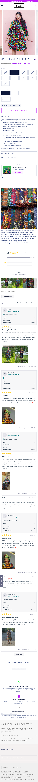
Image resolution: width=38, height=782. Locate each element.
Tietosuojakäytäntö (8, 774)
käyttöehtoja (17, 740)
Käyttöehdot (26, 776)
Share (6, 178)
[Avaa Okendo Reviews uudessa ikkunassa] (8, 291)
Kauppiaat (30, 774)
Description (5, 116)
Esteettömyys (16, 777)
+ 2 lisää (24, 361)
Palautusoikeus (6, 777)
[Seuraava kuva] (35, 283)
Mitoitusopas (5, 773)
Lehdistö (4, 776)
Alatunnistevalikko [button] (7, 749)
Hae (16, 771)
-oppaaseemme (25, 148)
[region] (19, 283)
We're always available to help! (9, 714)
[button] (19, 257)
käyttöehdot (25, 773)
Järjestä (18, 303)
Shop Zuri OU (7, 771)
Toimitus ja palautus (25, 771)
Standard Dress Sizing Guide (11, 105)
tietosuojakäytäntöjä (6, 740)
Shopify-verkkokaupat (27, 779)
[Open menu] (4, 5)
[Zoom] (6, 51)
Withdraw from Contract (10, 779)
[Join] (34, 735)
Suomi (5, 767)
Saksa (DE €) (15, 767)
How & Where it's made (8, 157)
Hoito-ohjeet (15, 773)
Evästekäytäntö (21, 774)
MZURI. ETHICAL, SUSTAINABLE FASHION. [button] (13, 758)
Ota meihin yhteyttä (14, 776)
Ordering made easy (7, 153)
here (8, 244)
